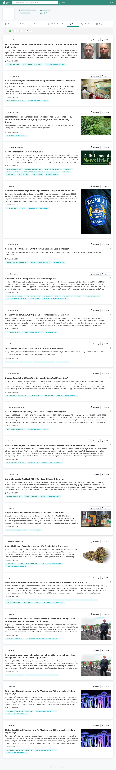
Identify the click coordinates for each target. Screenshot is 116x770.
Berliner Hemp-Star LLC (51, 296)
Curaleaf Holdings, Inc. (33, 169)
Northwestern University (15, 100)
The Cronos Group (13, 332)
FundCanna (10, 174)
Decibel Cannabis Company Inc (17, 262)
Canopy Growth (35, 395)
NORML (37, 602)
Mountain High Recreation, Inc (87, 600)
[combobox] (35, 2)
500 (27, 30)
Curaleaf (68, 169)
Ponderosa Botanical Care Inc (33, 172)
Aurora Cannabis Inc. (14, 169)
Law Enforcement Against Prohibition (19, 711)
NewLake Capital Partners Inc (28, 563)
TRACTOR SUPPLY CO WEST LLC (32, 64)
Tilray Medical (12, 362)
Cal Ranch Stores (13, 64)
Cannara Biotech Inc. (91, 296)
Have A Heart (45, 600)
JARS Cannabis (23, 174)
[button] (110, 3)
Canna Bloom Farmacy (14, 296)
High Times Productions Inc (63, 600)
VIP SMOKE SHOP (12, 208)
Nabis (9, 172)
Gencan (9, 600)
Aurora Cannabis (53, 172)
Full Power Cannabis (33, 296)
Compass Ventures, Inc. (53, 169)
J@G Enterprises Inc (13, 602)
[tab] (10, 24)
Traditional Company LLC (72, 296)
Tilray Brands (25, 362)
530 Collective (32, 600)
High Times (19, 600)
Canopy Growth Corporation (16, 395)
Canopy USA (49, 395)
